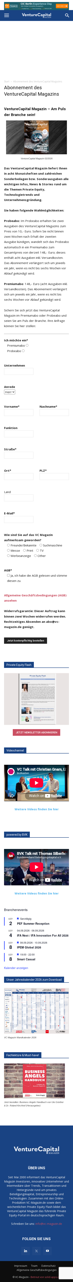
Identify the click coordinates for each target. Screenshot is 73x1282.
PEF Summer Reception (33, 923)
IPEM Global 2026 (29, 947)
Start (6, 81)
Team (34, 1265)
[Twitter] (36, 1251)
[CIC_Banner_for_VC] (36, 6)
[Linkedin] (25, 1251)
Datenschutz (48, 1265)
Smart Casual (26, 959)
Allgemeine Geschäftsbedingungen (37, 1270)
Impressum (20, 1265)
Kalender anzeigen (16, 968)
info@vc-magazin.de (48, 1224)
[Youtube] (47, 1251)
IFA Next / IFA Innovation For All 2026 (43, 935)
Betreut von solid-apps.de (46, 1277)
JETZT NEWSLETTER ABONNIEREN (36, 732)
